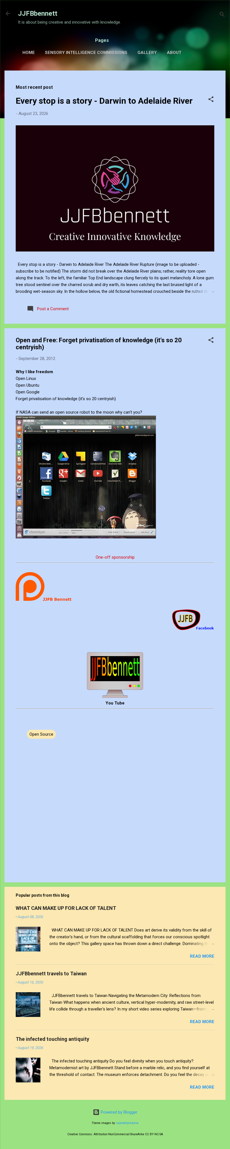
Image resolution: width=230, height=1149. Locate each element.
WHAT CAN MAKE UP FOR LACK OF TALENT (66, 908)
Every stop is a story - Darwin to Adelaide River (104, 101)
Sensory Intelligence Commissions (86, 52)
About (174, 52)
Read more (202, 956)
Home (28, 52)
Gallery (147, 52)
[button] (211, 100)
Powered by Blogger (118, 1112)
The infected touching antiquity (52, 1039)
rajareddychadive (127, 1123)
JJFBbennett (37, 13)
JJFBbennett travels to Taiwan (51, 973)
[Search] (222, 15)
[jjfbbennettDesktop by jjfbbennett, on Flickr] (86, 537)
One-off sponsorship (115, 557)
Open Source (41, 734)
